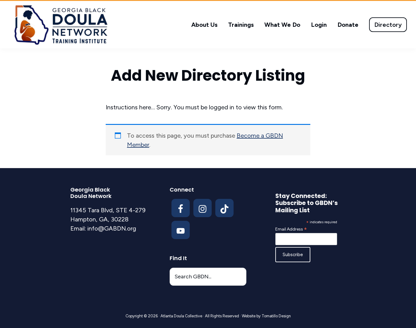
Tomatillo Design (276, 316)
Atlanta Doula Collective (181, 316)
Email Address (291, 229)
